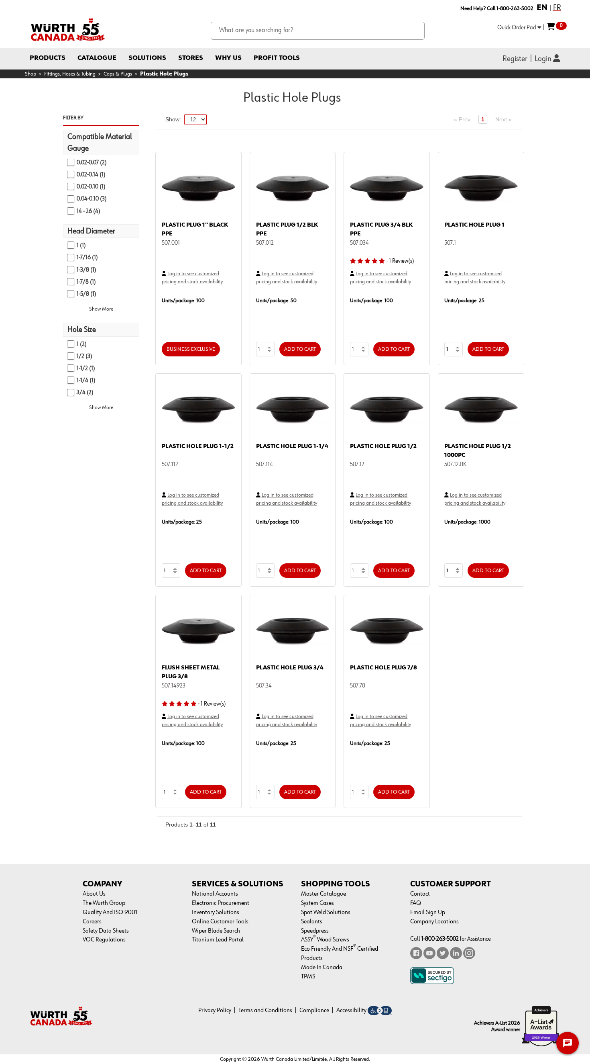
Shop (30, 74)
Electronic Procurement (220, 903)
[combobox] (318, 31)
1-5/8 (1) (86, 294)
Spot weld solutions (325, 912)
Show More (101, 309)
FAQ (415, 903)
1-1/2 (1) (86, 368)
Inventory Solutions (215, 912)
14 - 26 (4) (88, 211)
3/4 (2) (85, 392)
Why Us (228, 58)
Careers (92, 922)
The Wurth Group (104, 903)
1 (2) (82, 344)
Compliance (314, 1010)
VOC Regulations (104, 940)
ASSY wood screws (325, 940)
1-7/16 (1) (87, 257)
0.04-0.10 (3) (92, 199)
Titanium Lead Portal (218, 940)
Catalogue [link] (96, 58)
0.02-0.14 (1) (91, 175)
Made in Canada (321, 967)
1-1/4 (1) (86, 380)
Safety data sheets (106, 931)
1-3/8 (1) (86, 270)
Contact (420, 894)
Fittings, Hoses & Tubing (70, 74)
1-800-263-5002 (440, 939)
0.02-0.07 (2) (92, 163)
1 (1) (81, 245)
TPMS (308, 977)
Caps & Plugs (118, 74)
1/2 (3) (84, 356)
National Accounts (215, 894)
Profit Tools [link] (277, 58)
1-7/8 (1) (86, 282)
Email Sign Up (427, 912)
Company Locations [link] (434, 922)
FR (557, 8)
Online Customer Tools (220, 922)
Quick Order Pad (517, 28)
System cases (317, 903)
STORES (190, 58)
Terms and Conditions (265, 1010)
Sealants (311, 922)
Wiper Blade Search (216, 931)
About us (94, 894)
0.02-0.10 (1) (91, 187)
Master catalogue (323, 894)
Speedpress (315, 931)
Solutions (147, 58)
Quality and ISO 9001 (110, 912)
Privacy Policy (214, 1010)
